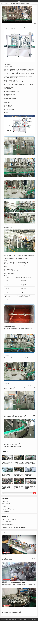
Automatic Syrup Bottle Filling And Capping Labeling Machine (30, 487)
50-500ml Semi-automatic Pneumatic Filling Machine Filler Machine (7, 463)
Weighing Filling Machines (7, 506)
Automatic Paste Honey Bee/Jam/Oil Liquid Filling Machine (18, 487)
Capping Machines (6, 503)
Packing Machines (6, 511)
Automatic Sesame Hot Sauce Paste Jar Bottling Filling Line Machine (30, 463)
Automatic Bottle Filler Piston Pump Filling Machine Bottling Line (6, 475)
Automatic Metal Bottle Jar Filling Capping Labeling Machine (6, 487)
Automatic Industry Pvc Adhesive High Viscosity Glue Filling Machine (19, 463)
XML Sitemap (34, 619)
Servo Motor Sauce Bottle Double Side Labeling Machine (13, 582)
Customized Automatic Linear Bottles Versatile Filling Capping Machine (19, 475)
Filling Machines (12, 28)
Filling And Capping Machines (8, 508)
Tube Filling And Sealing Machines (9, 509)
